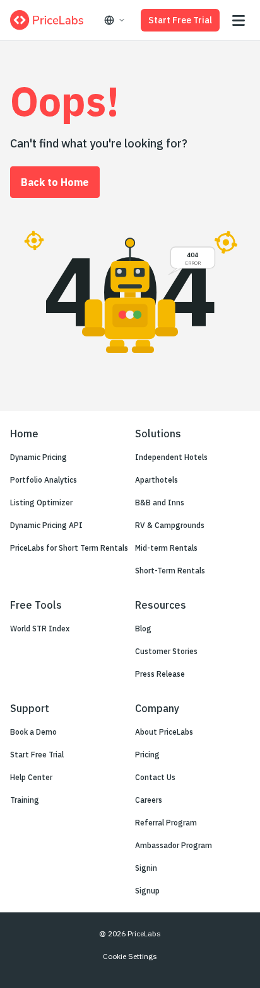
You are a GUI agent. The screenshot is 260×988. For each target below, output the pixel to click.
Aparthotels (156, 480)
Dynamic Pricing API (46, 525)
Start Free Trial (180, 20)
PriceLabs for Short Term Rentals (69, 548)
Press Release (160, 674)
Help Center (31, 777)
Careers (148, 800)
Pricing (147, 754)
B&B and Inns (159, 502)
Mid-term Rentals (166, 548)
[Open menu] (238, 20)
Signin (146, 868)
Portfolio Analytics (43, 480)
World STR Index (39, 628)
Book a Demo (33, 732)
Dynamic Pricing (38, 457)
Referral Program (166, 822)
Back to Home (55, 182)
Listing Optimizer (41, 502)
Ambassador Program (173, 845)
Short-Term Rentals (170, 570)
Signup (147, 890)
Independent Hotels (171, 457)
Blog (143, 628)
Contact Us (155, 777)
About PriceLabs (164, 732)
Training (24, 800)
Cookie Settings (130, 956)
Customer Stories (166, 651)
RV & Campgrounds (169, 525)
